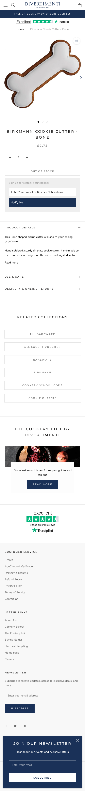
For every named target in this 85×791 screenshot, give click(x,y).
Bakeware (42, 359)
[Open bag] (79, 5)
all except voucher (42, 346)
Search (9, 560)
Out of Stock (43, 171)
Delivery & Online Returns (29, 288)
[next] (80, 77)
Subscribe (42, 777)
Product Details (20, 227)
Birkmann (42, 372)
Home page (12, 653)
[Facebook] (6, 725)
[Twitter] (15, 725)
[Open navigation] (6, 5)
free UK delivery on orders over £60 (42, 14)
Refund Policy (13, 579)
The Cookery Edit (15, 633)
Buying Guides (14, 640)
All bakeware (42, 334)
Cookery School (14, 627)
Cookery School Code (42, 385)
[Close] (77, 740)
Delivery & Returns (16, 573)
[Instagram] (24, 725)
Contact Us (11, 599)
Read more (11, 262)
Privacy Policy (13, 586)
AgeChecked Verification (19, 566)
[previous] (4, 77)
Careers (9, 659)
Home (20, 29)
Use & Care (14, 276)
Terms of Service (15, 592)
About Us (11, 620)
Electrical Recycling (16, 646)
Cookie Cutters (42, 398)
